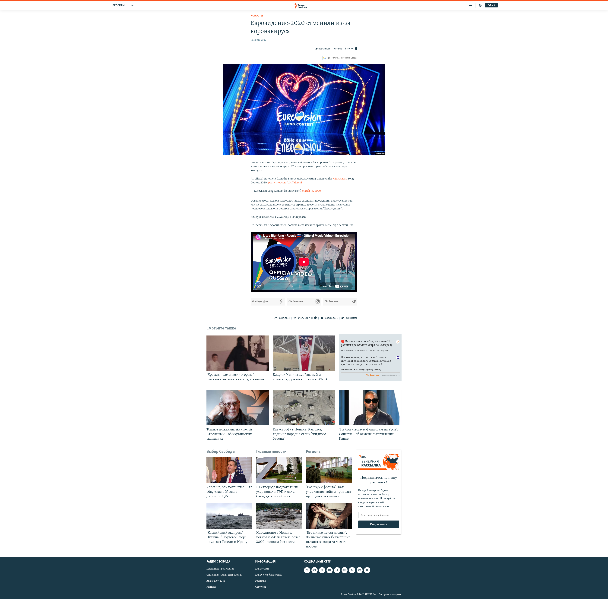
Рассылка (260, 581)
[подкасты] (480, 5)
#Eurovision (340, 178)
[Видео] (470, 5)
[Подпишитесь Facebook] (314, 570)
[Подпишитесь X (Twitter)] (322, 570)
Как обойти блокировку (268, 575)
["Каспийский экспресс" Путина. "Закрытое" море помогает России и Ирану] (229, 516)
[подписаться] (367, 570)
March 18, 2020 (311, 191)
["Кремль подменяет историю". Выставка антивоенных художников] (237, 353)
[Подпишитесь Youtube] (329, 570)
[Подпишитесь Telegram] (337, 570)
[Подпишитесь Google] (307, 570)
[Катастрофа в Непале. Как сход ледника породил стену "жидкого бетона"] (304, 407)
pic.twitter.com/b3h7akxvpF (285, 182)
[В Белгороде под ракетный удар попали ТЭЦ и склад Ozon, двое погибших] (279, 470)
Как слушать (262, 569)
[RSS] (352, 570)
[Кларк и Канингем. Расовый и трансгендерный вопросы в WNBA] (304, 353)
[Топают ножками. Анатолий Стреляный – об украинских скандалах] (237, 407)
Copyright (260, 587)
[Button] (322, 49)
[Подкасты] (360, 570)
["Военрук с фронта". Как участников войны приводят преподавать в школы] (329, 470)
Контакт (211, 587)
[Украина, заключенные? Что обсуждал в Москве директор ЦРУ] (229, 470)
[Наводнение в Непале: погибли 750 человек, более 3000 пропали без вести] (279, 516)
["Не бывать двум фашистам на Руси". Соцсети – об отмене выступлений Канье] (370, 407)
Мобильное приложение (220, 569)
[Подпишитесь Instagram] (345, 570)
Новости (257, 15)
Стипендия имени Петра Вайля (224, 575)
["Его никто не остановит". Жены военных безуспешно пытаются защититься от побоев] (329, 516)
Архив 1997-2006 (215, 581)
